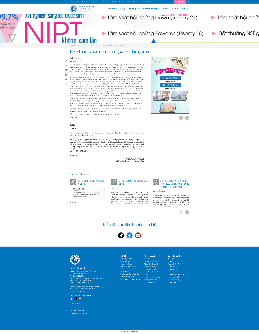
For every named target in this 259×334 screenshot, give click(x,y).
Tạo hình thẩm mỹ (174, 280)
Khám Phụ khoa (173, 267)
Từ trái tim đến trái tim (151, 264)
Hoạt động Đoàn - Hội (151, 272)
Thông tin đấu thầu (150, 267)
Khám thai (171, 261)
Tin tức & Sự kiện (75, 2)
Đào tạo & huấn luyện (151, 261)
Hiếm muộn (135, 2)
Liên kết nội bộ (76, 304)
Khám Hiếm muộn (174, 269)
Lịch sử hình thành (126, 259)
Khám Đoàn (172, 282)
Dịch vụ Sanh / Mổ (174, 264)
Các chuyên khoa (126, 264)
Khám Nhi (171, 272)
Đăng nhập (180, 2)
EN (188, 2)
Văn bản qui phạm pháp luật (129, 274)
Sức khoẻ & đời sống (149, 9)
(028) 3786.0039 (78, 291)
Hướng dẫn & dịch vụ (175, 256)
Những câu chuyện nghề (152, 277)
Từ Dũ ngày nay (149, 282)
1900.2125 (182, 15)
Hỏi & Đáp (165, 9)
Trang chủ (73, 45)
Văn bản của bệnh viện (127, 277)
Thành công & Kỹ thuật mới (90, 2)
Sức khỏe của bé (91, 45)
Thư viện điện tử (125, 271)
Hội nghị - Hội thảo (150, 269)
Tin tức (146, 259)
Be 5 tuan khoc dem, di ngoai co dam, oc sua (112, 45)
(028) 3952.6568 (78, 276)
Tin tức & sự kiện (150, 256)
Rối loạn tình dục (146, 2)
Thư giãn (147, 274)
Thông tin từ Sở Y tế (150, 280)
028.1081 (172, 15)
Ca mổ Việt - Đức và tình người (130, 279)
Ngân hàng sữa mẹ (124, 2)
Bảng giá (171, 259)
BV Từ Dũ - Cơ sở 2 (179, 9)
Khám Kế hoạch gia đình (176, 274)
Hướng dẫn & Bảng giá (128, 9)
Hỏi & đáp (81, 45)
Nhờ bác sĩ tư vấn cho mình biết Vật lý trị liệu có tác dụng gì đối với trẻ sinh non (174, 183)
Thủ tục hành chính (174, 277)
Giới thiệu (111, 9)
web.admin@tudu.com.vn (82, 296)
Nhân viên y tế (105, 2)
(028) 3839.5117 (101, 278)
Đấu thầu (114, 2)
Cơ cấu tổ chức (125, 261)
